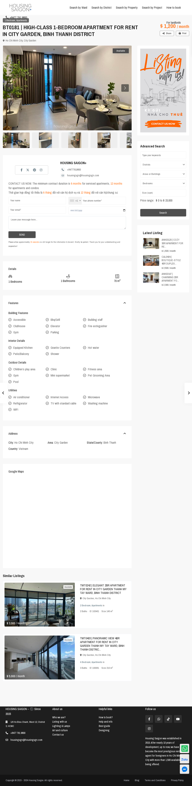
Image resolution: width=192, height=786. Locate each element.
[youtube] (178, 719)
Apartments (21, 20)
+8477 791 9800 (18, 17)
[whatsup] (159, 719)
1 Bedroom (10, 20)
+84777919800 (74, 169)
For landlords (173, 22)
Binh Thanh (110, 442)
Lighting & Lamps (61, 726)
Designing (104, 730)
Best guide (104, 726)
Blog (137, 780)
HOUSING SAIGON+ (73, 163)
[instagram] (149, 728)
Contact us (58, 734)
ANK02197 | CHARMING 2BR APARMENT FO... (170, 277)
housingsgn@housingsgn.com (83, 175)
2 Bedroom (85, 605)
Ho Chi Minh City (14, 40)
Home (126, 780)
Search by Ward (78, 7)
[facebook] (149, 719)
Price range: (147, 200)
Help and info (105, 721)
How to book (173, 7)
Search (163, 212)
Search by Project (152, 7)
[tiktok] (168, 719)
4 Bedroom (85, 662)
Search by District (102, 7)
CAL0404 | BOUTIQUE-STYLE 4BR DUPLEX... (171, 260)
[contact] (184, 769)
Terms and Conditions (155, 780)
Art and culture (60, 730)
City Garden (30, 40)
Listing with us (59, 721)
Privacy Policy (177, 780)
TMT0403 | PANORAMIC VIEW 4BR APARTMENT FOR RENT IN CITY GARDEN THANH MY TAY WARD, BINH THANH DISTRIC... (102, 643)
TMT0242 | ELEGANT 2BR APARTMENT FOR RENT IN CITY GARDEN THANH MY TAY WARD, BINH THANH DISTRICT (103, 589)
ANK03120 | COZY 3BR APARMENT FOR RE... (172, 243)
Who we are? (59, 717)
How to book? (106, 717)
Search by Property (127, 7)
